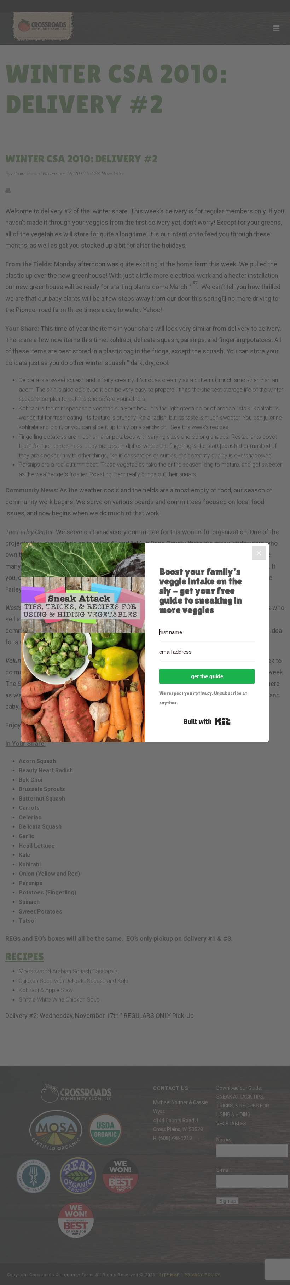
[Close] (259, 553)
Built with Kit (207, 721)
